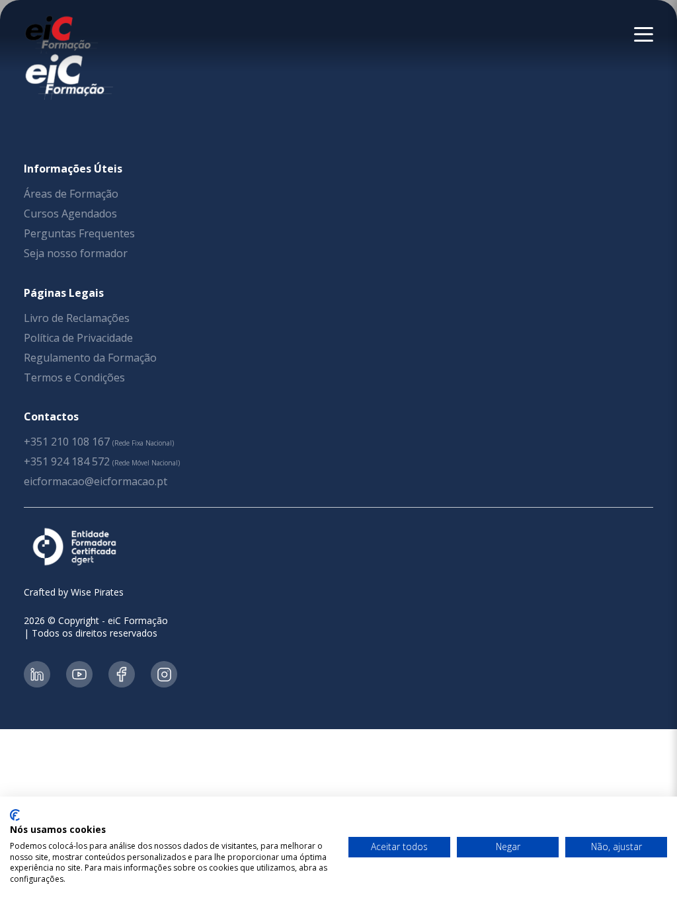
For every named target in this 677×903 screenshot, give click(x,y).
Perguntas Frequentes (79, 233)
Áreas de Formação (71, 193)
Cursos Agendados (70, 213)
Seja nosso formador (76, 253)
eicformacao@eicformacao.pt (95, 481)
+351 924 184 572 (67, 461)
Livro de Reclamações (77, 318)
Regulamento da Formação (90, 357)
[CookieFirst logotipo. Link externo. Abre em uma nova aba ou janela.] (15, 815)
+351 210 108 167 (67, 441)
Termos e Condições (74, 377)
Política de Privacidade (78, 338)
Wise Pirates (97, 592)
